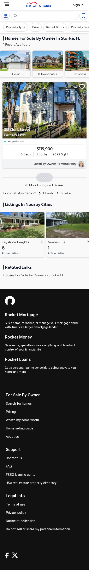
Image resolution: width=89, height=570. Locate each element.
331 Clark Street (17, 132)
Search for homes (19, 403)
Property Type (15, 27)
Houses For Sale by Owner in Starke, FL (33, 275)
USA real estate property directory (31, 483)
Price (35, 27)
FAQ (9, 466)
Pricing (11, 412)
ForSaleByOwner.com (19, 193)
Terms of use (15, 504)
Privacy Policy (16, 513)
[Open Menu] (6, 4)
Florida (48, 193)
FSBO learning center (21, 475)
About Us (12, 437)
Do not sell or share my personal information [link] (38, 529)
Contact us (14, 458)
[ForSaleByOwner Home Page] (38, 5)
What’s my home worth (22, 420)
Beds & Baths (55, 27)
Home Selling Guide (19, 428)
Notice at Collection (20, 521)
